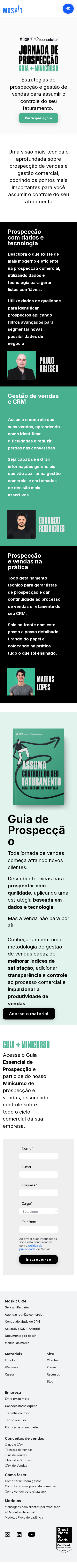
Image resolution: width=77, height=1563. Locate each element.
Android (34, 1328)
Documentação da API (21, 1335)
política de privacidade (31, 1247)
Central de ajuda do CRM (22, 1321)
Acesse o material (29, 1013)
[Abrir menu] (68, 9)
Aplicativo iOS (15, 1328)
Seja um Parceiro (17, 1307)
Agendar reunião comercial (24, 1314)
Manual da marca (17, 1343)
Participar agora (38, 118)
